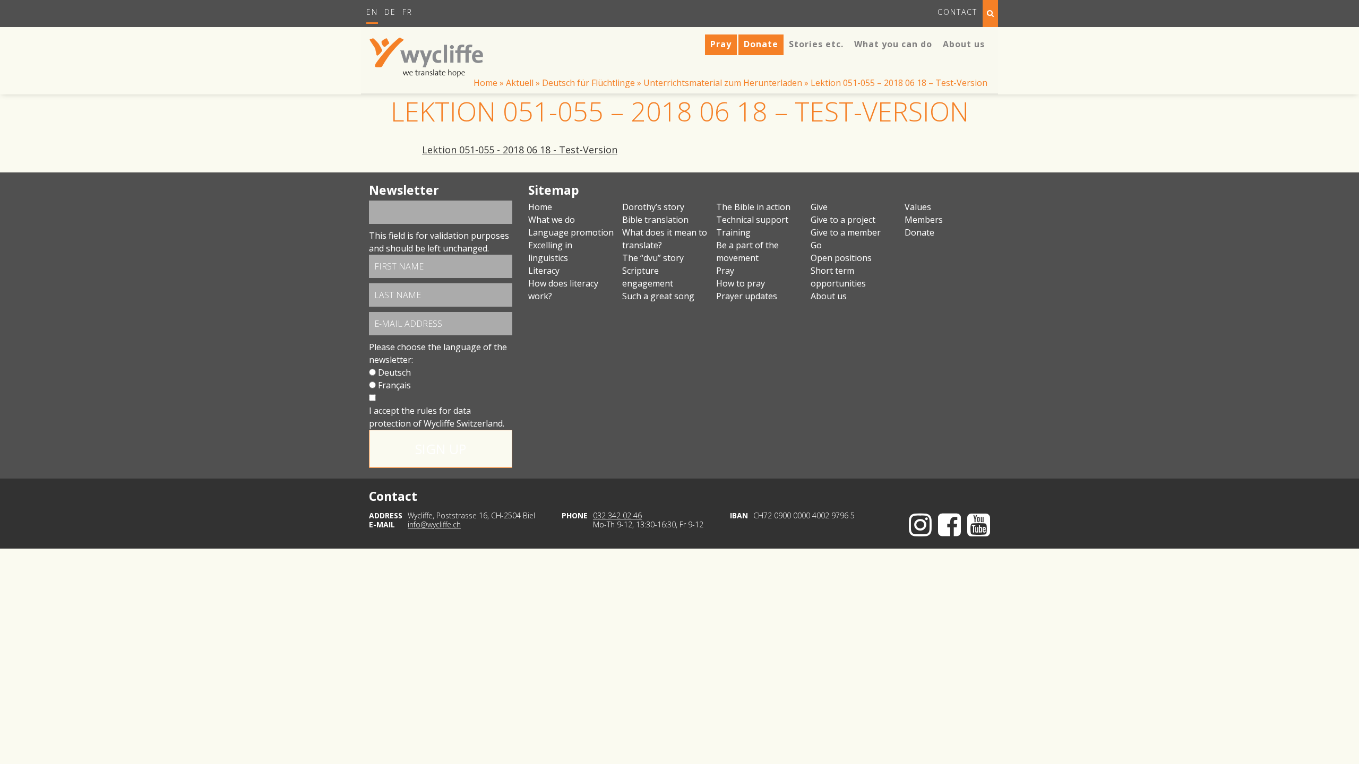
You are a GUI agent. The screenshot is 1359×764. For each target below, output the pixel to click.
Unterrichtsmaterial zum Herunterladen (722, 83)
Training (733, 232)
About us (829, 296)
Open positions (841, 258)
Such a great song (658, 296)
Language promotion (571, 232)
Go (816, 245)
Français (394, 385)
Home (485, 83)
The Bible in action (753, 207)
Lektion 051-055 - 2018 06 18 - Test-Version (519, 149)
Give (819, 207)
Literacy (544, 270)
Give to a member (846, 232)
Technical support (752, 219)
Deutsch (394, 372)
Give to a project (843, 219)
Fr (407, 12)
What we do (551, 219)
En (372, 12)
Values (918, 207)
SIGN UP (440, 449)
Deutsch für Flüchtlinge (588, 83)
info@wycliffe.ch (434, 524)
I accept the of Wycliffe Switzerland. (436, 417)
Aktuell (520, 83)
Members (924, 219)
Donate (919, 232)
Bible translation (655, 219)
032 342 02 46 (617, 515)
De (390, 12)
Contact (957, 12)
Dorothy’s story (653, 207)
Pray (725, 270)
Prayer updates (746, 296)
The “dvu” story (653, 258)
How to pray (740, 283)
